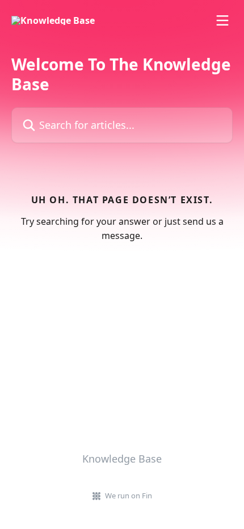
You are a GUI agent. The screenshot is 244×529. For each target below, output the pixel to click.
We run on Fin (128, 495)
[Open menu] (222, 20)
